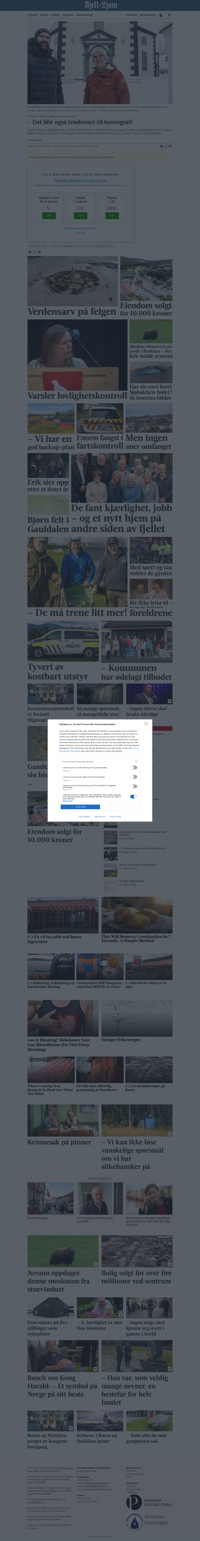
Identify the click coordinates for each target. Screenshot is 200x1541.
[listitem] (100, 761)
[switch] (133, 767)
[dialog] (100, 770)
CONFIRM (80, 807)
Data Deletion (84, 816)
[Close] (147, 724)
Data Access (100, 816)
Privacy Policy (115, 816)
